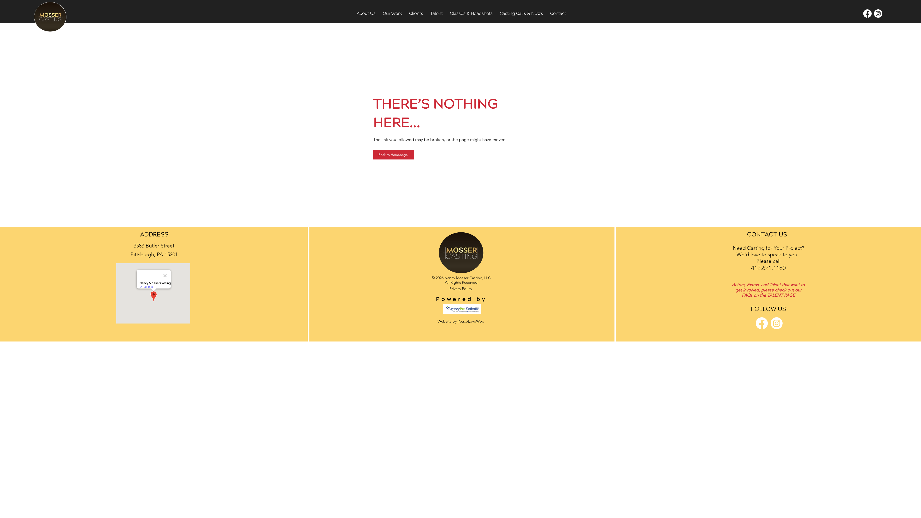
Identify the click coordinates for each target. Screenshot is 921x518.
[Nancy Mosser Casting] (878, 13)
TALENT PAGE (781, 295)
